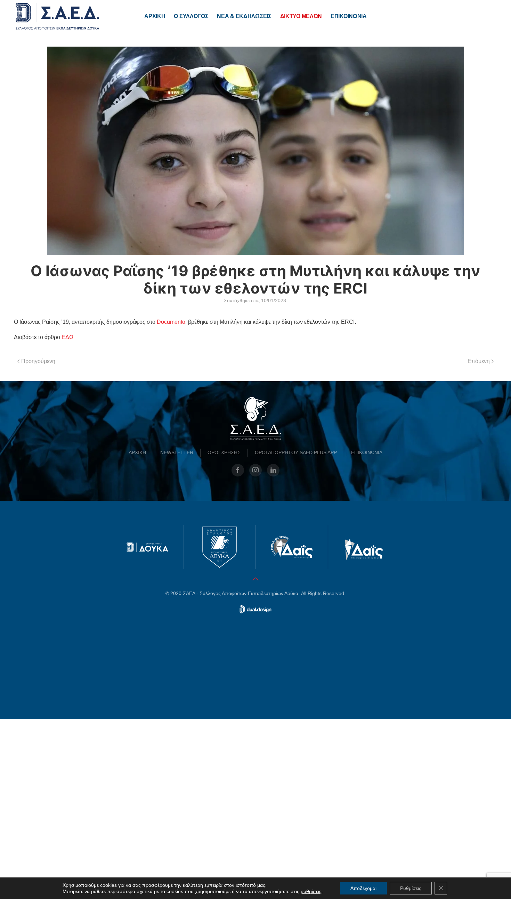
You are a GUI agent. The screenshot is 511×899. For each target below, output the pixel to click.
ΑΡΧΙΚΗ (154, 16)
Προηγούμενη (38, 361)
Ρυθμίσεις (410, 888)
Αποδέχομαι (363, 888)
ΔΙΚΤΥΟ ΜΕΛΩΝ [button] (301, 16)
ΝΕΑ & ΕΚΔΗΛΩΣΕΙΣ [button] (244, 16)
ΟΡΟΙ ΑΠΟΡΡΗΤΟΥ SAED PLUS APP (296, 632)
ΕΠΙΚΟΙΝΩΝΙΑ (349, 16)
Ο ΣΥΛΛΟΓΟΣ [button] (191, 16)
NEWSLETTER (176, 632)
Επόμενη (479, 361)
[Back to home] (57, 16)
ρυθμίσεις (311, 891)
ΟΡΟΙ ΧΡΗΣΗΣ (224, 632)
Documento (171, 322)
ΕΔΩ (67, 337)
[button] (255, 758)
